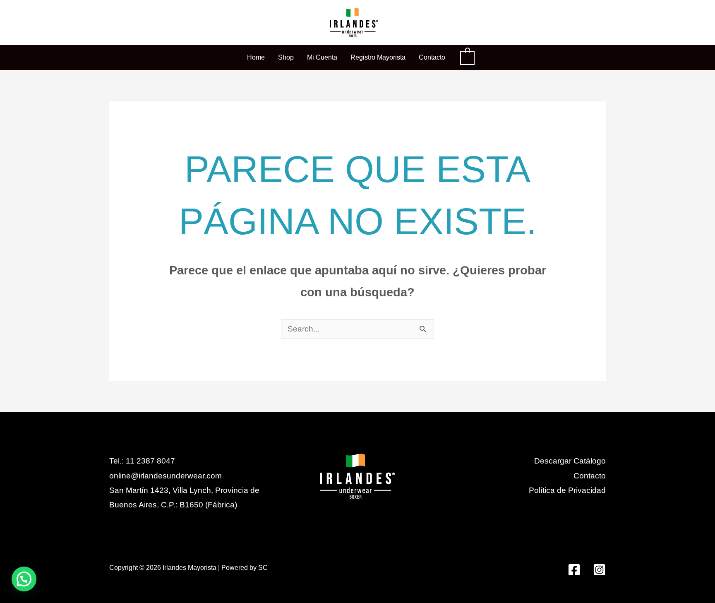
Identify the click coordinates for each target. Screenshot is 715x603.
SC (263, 567)
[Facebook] (574, 569)
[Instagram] (599, 569)
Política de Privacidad (567, 490)
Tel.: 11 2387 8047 (142, 460)
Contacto (589, 475)
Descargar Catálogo (570, 460)
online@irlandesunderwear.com (165, 475)
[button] (24, 579)
